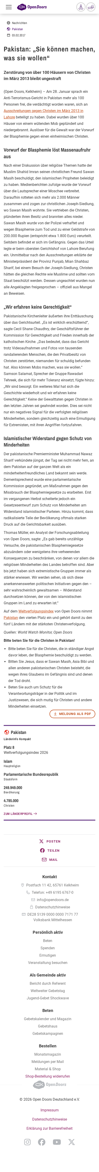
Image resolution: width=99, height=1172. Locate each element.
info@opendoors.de (53, 900)
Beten (47, 941)
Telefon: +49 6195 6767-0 (52, 892)
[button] (49, 841)
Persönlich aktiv (48, 932)
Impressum (50, 1110)
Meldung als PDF (75, 714)
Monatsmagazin (47, 1054)
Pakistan (17, 29)
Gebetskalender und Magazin (47, 1019)
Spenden (48, 948)
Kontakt (49, 876)
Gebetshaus (47, 1026)
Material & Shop (48, 1069)
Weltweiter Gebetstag (48, 991)
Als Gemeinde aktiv (48, 975)
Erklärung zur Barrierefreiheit (49, 1128)
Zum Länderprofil (18, 814)
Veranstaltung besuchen (47, 963)
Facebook (41, 1142)
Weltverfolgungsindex (36, 611)
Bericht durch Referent (48, 983)
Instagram (27, 1142)
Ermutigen (47, 955)
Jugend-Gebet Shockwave (48, 998)
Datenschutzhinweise (52, 907)
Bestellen (47, 1046)
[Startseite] (32, 7)
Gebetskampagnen (47, 1033)
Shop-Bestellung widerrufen (47, 1076)
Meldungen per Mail (48, 1062)
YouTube (57, 1142)
